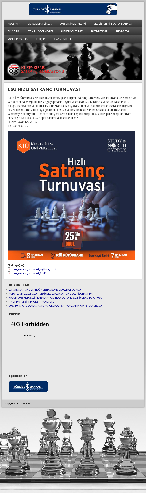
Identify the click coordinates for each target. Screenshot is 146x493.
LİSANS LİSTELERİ (62, 39)
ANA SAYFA (14, 23)
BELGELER (13, 31)
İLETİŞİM (40, 39)
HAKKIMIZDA (122, 31)
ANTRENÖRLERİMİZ (72, 31)
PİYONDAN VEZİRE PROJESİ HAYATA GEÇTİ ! (33, 301)
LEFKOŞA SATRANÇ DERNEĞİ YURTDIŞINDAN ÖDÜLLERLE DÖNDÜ (45, 289)
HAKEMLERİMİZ (98, 31)
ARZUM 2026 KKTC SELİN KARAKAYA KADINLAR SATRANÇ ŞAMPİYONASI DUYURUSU (55, 297)
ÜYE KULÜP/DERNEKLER (40, 31)
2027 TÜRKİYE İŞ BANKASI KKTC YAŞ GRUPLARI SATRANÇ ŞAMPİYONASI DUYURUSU (55, 305)
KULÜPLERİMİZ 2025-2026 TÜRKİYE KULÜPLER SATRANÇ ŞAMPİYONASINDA (50, 293)
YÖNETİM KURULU (18, 39)
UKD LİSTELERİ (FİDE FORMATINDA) (113, 23)
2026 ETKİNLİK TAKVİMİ (73, 23)
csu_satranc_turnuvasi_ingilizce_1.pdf (34, 269)
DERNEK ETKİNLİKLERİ (40, 23)
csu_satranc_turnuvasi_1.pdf (29, 273)
